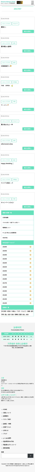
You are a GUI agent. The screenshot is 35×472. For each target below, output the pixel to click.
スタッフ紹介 (7, 419)
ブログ (5, 433)
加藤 (28, 311)
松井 (9, 314)
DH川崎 (3, 311)
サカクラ (23, 311)
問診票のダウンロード (9, 444)
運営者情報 (6, 448)
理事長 (17, 314)
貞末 (27, 314)
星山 (6, 314)
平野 (2, 314)
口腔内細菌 (5, 217)
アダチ (18, 311)
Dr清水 (9, 311)
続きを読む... (28, 31)
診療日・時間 (7, 423)
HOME (5, 409)
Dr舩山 (14, 311)
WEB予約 (5, 237)
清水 (12, 314)
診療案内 (5, 416)
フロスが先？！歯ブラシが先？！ (11, 222)
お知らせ (5, 430)
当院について (7, 412)
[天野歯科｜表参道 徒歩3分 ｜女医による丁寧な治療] (8, 3)
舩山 (24, 314)
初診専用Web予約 (8, 441)
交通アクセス (7, 427)
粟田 (20, 314)
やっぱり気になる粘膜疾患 (9, 232)
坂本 (32, 311)
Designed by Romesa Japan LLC (21, 465)
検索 (2, 452)
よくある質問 (7, 438)
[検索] (30, 456)
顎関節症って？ (7, 227)
